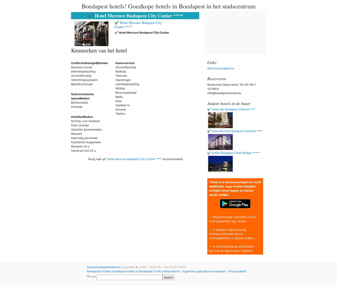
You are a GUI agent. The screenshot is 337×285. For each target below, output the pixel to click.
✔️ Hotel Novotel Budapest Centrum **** (234, 131)
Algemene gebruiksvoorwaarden (204, 271)
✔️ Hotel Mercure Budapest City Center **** (138, 24)
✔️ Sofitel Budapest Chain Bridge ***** (233, 153)
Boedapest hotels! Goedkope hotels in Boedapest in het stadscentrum (169, 6)
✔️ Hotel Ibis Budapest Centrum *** (231, 109)
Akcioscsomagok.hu (220, 68)
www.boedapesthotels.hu (104, 267)
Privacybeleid (237, 271)
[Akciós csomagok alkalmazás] (235, 203)
